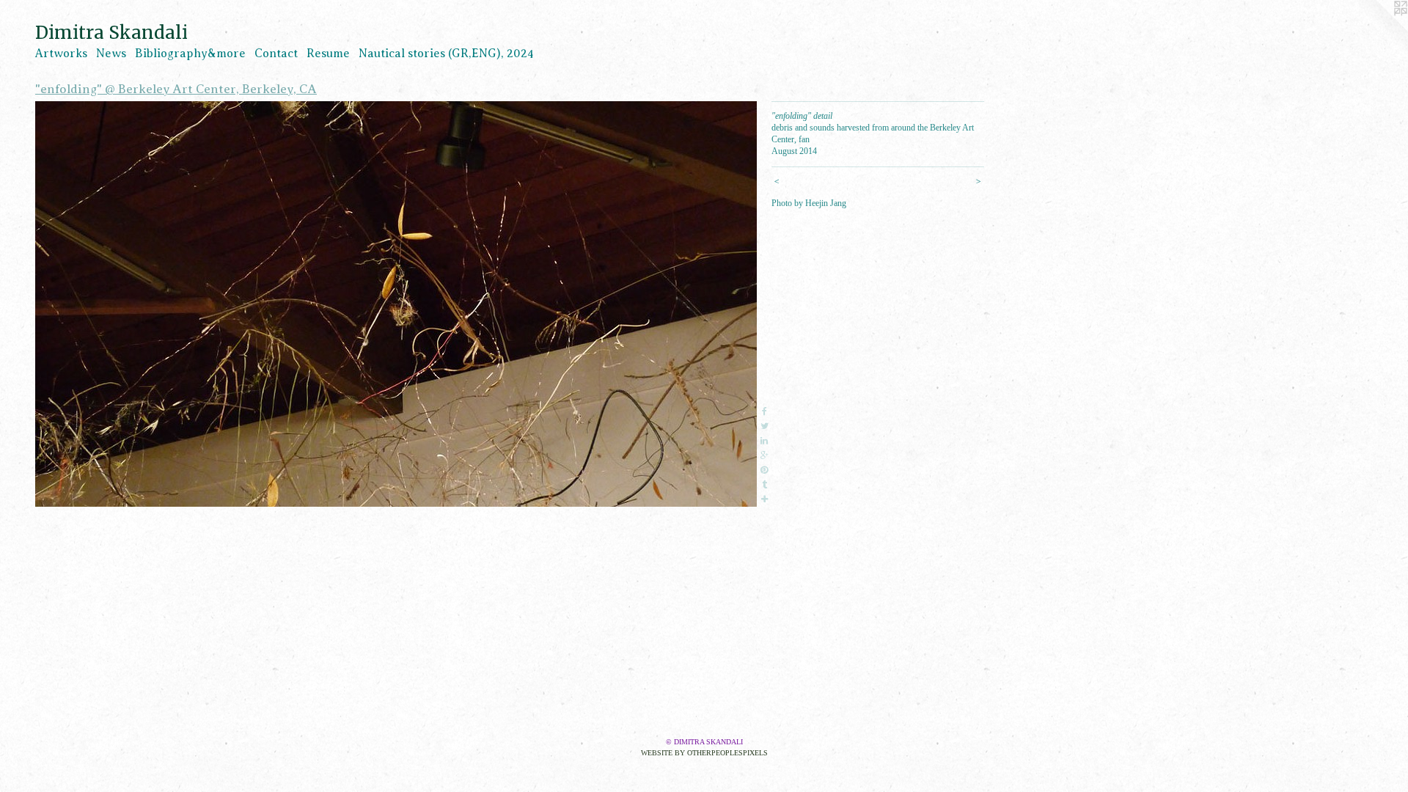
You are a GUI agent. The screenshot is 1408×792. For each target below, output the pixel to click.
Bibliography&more (190, 53)
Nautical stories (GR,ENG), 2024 (446, 53)
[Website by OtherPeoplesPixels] (1378, 29)
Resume (328, 53)
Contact (276, 53)
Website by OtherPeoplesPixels (704, 753)
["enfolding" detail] (396, 304)
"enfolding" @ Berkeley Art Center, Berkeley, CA (176, 89)
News (111, 53)
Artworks (61, 53)
